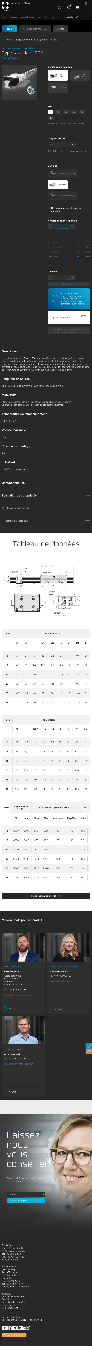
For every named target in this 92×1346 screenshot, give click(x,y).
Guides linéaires (27, 17)
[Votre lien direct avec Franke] (89, 1051)
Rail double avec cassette (48, 17)
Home (4, 17)
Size (50, 106)
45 (51, 118)
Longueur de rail (56, 138)
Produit (9, 28)
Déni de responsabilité (13, 1296)
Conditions (7, 1299)
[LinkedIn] (19, 1328)
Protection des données (14, 1302)
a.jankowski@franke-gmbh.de (18, 1063)
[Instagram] (24, 1328)
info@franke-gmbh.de (12, 1259)
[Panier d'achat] (89, 1046)
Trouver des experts (18, 1200)
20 (66, 111)
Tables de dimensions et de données (66, 123)
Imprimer (6, 1293)
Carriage (52, 165)
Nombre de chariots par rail (62, 220)
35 (82, 111)
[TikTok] (28, 1328)
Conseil (60, 28)
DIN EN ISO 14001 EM (32, 1319)
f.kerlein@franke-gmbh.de (62, 981)
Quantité (52, 271)
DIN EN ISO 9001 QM (12, 1319)
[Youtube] (5, 1328)
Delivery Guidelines (11, 1317)
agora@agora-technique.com (18, 994)
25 (74, 111)
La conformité (8, 1304)
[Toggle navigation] (77, 7)
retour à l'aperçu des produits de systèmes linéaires (31, 39)
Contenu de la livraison (60, 66)
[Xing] (15, 1328)
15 (58, 111)
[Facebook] (11, 1328)
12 (51, 111)
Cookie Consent (10, 1307)
